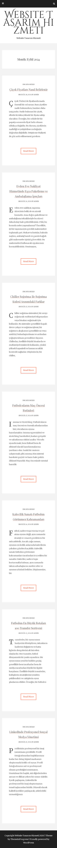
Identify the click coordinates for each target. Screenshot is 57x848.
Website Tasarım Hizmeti (28, 23)
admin (36, 95)
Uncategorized (29, 84)
